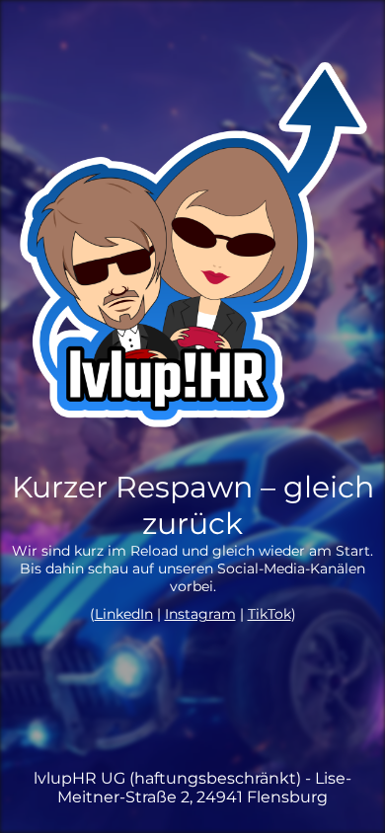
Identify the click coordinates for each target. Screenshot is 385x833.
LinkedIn (124, 614)
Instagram (200, 614)
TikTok (269, 614)
